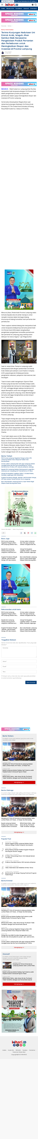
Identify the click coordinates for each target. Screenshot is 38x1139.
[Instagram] (20, 1045)
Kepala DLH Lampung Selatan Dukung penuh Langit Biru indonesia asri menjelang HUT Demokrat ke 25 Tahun (17, 470)
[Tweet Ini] (24, 533)
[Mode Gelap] (33, 4)
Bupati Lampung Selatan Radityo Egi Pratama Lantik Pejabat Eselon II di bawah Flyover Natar (18, 771)
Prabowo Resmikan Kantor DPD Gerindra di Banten (20, 862)
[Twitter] (17, 1045)
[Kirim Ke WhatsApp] (35, 533)
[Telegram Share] (31, 533)
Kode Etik (11, 1050)
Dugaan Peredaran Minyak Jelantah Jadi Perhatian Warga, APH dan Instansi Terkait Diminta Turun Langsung (18, 478)
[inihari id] (11, 4)
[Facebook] (14, 1045)
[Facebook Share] (21, 533)
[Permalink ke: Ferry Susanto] (2, 52)
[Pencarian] (36, 4)
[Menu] (2, 4)
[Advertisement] (19, 190)
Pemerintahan (9, 29)
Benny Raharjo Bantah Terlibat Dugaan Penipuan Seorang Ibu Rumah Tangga (19, 850)
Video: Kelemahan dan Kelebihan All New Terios (19, 867)
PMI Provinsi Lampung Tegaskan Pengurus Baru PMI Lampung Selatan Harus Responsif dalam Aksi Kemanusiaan (16, 459)
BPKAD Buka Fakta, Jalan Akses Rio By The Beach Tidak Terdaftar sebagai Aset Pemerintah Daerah (17, 777)
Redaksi (25, 1050)
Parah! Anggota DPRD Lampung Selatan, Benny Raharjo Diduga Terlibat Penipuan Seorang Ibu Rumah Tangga (19, 844)
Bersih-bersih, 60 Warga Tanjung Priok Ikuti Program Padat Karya (20, 873)
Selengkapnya (18, 782)
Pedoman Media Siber (19, 1052)
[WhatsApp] (24, 1045)
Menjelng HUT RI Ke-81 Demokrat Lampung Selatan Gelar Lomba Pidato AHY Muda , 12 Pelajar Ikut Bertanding (18, 764)
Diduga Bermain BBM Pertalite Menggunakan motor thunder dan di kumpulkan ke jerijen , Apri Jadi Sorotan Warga (17, 936)
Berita (3, 29)
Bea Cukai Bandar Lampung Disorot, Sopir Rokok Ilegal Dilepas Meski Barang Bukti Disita (17, 482)
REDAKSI (18, 1050)
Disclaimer (32, 1050)
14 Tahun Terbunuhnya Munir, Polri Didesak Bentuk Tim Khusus (20, 856)
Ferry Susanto (8, 52)
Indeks (4, 1050)
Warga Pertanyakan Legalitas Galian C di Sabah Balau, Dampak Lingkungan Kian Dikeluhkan (17, 474)
